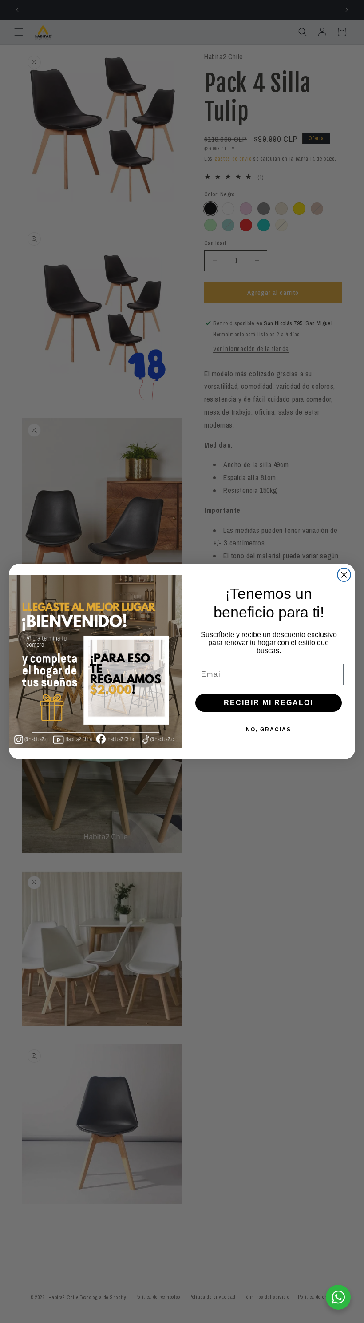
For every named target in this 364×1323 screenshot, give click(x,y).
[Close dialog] (344, 574)
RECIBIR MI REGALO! (268, 702)
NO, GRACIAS (268, 729)
